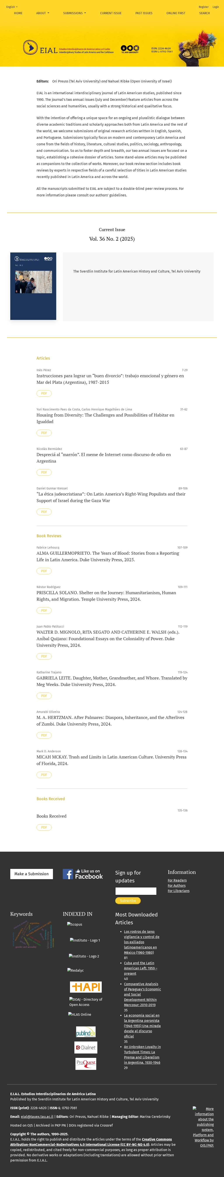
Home (18, 13)
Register (204, 7)
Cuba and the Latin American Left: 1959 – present (140, 968)
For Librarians (178, 891)
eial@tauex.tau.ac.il (37, 1117)
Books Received (51, 816)
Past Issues (143, 13)
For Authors (177, 886)
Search (204, 13)
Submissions (73, 13)
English (13, 7)
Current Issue (110, 13)
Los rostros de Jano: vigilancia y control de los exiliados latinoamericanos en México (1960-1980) (141, 942)
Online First (175, 13)
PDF (44, 393)
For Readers (177, 880)
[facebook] (83, 874)
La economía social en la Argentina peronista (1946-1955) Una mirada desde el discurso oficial (142, 1025)
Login (216, 7)
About (41, 13)
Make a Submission (31, 874)
